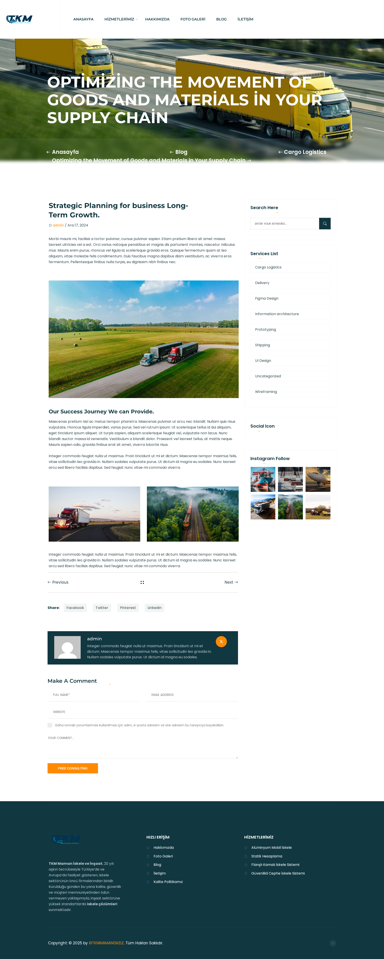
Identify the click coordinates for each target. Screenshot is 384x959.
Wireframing (266, 391)
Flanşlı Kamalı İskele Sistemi (275, 864)
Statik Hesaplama (266, 856)
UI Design (263, 360)
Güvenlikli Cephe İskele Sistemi (278, 873)
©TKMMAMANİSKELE (106, 943)
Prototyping (265, 329)
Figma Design (266, 298)
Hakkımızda (164, 847)
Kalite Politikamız (168, 881)
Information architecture (277, 313)
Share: (54, 607)
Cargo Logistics (305, 152)
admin (94, 638)
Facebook (75, 607)
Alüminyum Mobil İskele (271, 847)
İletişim (160, 873)
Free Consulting (73, 768)
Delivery (262, 282)
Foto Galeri (163, 856)
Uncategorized (268, 376)
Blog (181, 152)
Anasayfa (65, 152)
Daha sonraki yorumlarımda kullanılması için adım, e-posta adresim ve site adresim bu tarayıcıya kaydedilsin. (139, 725)
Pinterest (128, 607)
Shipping (262, 345)
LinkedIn (155, 607)
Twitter (102, 607)
